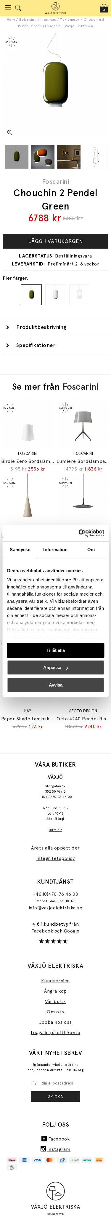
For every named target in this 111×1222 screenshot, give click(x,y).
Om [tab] (91, 549)
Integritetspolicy (55, 858)
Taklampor (69, 19)
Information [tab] (55, 549)
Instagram (58, 1149)
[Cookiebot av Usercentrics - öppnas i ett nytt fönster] (79, 533)
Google (72, 931)
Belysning (27, 19)
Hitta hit (55, 830)
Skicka (55, 1096)
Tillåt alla (55, 650)
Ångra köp (55, 991)
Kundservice (55, 980)
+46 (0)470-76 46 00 (55, 797)
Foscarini (55, 181)
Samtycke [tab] (20, 549)
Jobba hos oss (55, 1022)
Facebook (42, 931)
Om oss (55, 1012)
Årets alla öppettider (55, 848)
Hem (11, 19)
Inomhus (48, 19)
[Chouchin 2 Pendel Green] (16, 157)
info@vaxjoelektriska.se (55, 908)
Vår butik (55, 1001)
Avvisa (55, 684)
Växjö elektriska (55, 965)
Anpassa (52, 667)
